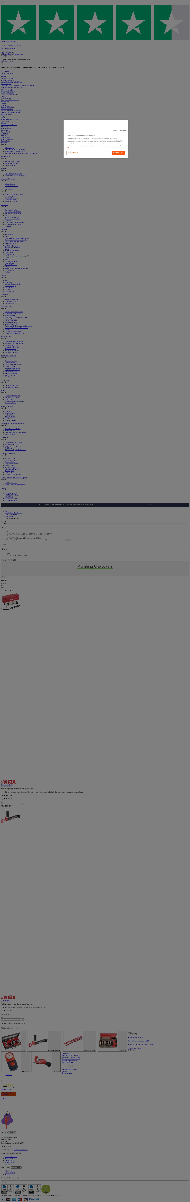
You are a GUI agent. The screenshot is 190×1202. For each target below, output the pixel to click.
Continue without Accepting (119, 130)
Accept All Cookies (118, 152)
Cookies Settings (73, 152)
